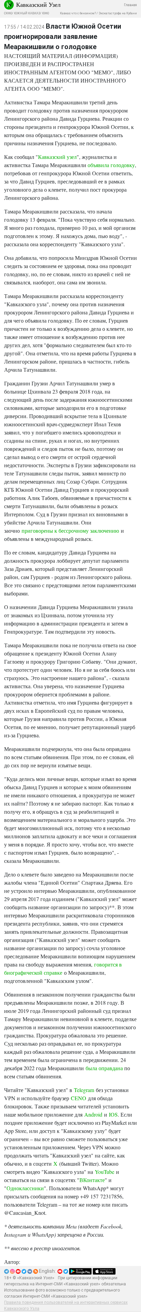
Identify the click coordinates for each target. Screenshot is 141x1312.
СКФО (8, 13)
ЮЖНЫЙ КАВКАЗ (27, 13)
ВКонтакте (92, 1179)
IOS (113, 1114)
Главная (130, 5)
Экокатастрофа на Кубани (118, 13)
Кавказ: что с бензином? (78, 13)
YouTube (104, 1171)
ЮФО (45, 13)
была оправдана (104, 1068)
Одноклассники (25, 1188)
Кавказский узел (57, 156)
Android (93, 1114)
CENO (78, 1098)
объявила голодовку (111, 164)
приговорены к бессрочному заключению (70, 530)
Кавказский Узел (38, 4)
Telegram (84, 1089)
